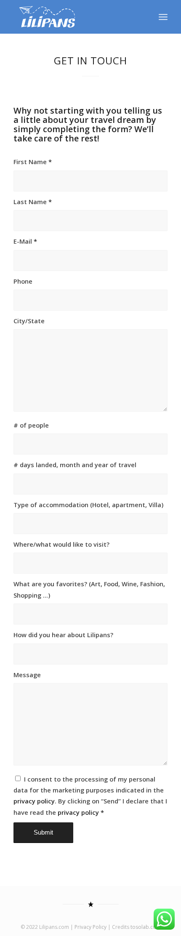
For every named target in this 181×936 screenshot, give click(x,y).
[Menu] (163, 17)
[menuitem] (163, 17)
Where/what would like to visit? (61, 544)
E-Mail (25, 241)
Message (27, 674)
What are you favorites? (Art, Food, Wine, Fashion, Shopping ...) (89, 589)
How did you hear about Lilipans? (63, 634)
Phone (22, 281)
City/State (29, 320)
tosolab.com (145, 927)
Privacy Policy (90, 927)
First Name (32, 161)
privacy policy (34, 801)
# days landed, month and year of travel (74, 464)
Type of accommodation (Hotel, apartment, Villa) (88, 504)
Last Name (32, 201)
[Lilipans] (74, 17)
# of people (31, 425)
